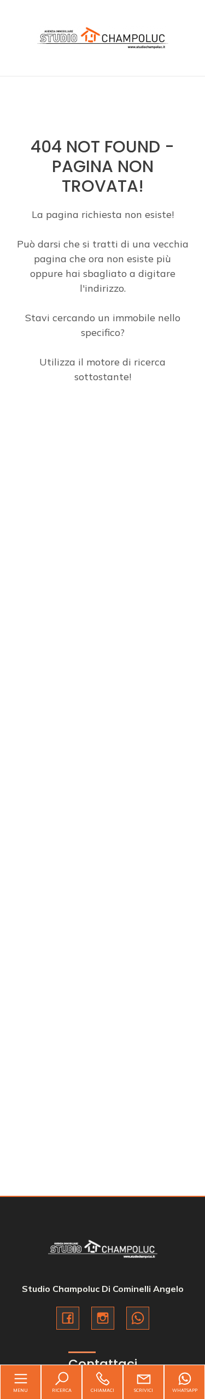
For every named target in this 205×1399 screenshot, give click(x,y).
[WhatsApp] (137, 1318)
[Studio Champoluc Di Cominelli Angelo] (102, 37)
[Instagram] (102, 1318)
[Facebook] (67, 1318)
